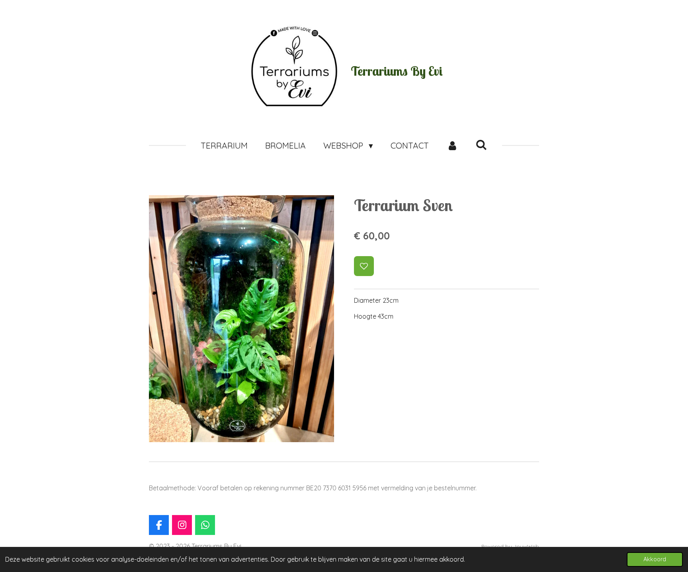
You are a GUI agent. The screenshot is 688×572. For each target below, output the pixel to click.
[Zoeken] (481, 144)
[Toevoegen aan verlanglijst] (364, 266)
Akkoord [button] (654, 559)
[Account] (452, 146)
